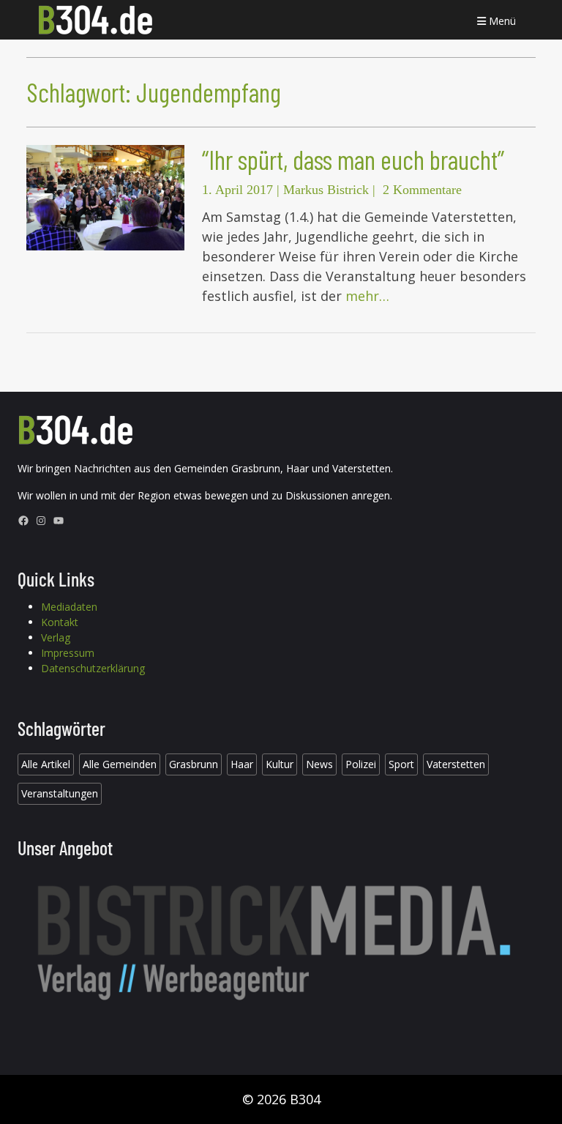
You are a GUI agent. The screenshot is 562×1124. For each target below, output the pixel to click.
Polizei (360, 764)
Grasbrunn (193, 764)
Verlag (55, 637)
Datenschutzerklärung (93, 668)
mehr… (367, 296)
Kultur (279, 764)
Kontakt (59, 622)
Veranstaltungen (59, 793)
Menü (501, 21)
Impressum (67, 653)
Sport (401, 764)
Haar (242, 764)
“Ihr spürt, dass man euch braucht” (353, 159)
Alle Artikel (45, 764)
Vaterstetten (456, 764)
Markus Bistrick (326, 189)
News (319, 764)
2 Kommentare (422, 189)
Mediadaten (69, 607)
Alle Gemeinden (120, 764)
